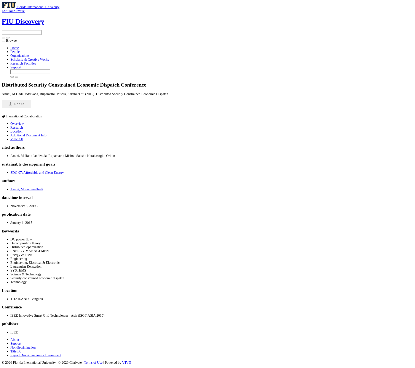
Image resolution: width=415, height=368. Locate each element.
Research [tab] (16, 127)
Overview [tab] (17, 123)
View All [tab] (16, 139)
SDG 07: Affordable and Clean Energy (37, 172)
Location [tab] (16, 131)
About (14, 339)
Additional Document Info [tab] (28, 135)
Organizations (19, 55)
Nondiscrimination (23, 347)
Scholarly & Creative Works (29, 59)
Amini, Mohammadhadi (26, 189)
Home (14, 48)
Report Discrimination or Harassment (35, 355)
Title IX (15, 351)
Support (15, 67)
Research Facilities (23, 63)
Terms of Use (93, 362)
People (15, 52)
